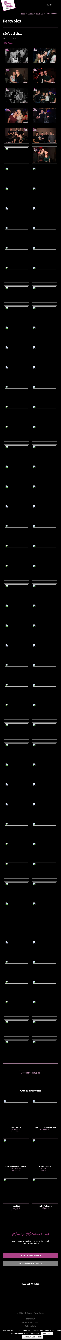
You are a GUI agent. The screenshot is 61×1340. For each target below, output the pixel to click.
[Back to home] (8, 11)
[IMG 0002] (44, 1047)
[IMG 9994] (16, 75)
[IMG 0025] (44, 1008)
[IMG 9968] (16, 135)
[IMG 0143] (16, 711)
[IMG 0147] (16, 691)
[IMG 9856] (44, 433)
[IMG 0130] (16, 730)
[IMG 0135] (44, 711)
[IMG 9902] (44, 293)
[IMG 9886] (44, 353)
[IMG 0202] (16, 532)
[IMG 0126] (44, 730)
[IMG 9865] (16, 413)
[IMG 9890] (16, 353)
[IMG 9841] (16, 472)
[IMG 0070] (44, 850)
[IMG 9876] (16, 393)
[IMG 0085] (16, 830)
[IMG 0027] (16, 1008)
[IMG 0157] (16, 671)
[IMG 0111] (16, 790)
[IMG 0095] (44, 810)
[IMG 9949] (44, 154)
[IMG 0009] (44, 1027)
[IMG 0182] (44, 572)
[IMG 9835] (44, 472)
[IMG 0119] (16, 750)
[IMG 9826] (44, 492)
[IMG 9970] (44, 115)
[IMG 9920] (16, 234)
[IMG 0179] (16, 591)
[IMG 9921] (44, 214)
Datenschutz (30, 1326)
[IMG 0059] (16, 909)
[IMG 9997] (44, 55)
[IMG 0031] (44, 988)
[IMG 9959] (16, 154)
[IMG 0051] (44, 948)
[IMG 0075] (16, 850)
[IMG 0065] (44, 870)
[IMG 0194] (44, 552)
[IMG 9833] (16, 492)
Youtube (38, 1294)
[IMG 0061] (44, 889)
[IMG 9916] (44, 234)
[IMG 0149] (44, 671)
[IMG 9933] (16, 194)
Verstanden (47, 1334)
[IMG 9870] (44, 393)
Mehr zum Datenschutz (33, 1337)
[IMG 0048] (16, 968)
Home (23, 13)
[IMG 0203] (44, 512)
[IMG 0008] (16, 1047)
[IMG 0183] (16, 572)
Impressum (30, 1319)
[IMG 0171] (44, 611)
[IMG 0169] (16, 631)
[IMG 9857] (16, 433)
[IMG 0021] (16, 1027)
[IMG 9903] (16, 293)
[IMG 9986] (16, 95)
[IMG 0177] (44, 591)
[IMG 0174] (16, 611)
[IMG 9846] (16, 452)
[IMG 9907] (16, 274)
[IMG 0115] (16, 770)
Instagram (30, 1294)
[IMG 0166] (16, 651)
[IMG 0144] (44, 691)
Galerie (30, 13)
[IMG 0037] (16, 988)
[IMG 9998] (16, 55)
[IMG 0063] (16, 889)
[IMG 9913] (16, 254)
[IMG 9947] (16, 174)
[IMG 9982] (44, 95)
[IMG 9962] (44, 135)
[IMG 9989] (44, 75)
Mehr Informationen (30, 1263)
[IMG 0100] (16, 810)
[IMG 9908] (44, 254)
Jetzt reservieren (30, 1255)
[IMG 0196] (16, 552)
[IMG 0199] (44, 532)
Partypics (39, 13)
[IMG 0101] (44, 790)
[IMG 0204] (16, 512)
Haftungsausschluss (30, 1322)
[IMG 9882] (16, 373)
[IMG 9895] (44, 313)
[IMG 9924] (16, 214)
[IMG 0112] (44, 770)
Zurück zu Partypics (30, 1073)
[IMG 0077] (44, 830)
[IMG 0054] (16, 948)
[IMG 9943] (44, 174)
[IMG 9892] (16, 333)
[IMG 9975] (16, 115)
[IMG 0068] (16, 870)
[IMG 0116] (44, 750)
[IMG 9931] (44, 194)
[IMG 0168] (44, 631)
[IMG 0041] (44, 968)
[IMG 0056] (44, 919)
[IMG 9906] (44, 274)
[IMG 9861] (44, 413)
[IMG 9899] (16, 313)
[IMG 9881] (44, 373)
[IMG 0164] (44, 651)
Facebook (22, 1294)
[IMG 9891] (44, 333)
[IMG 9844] (44, 452)
